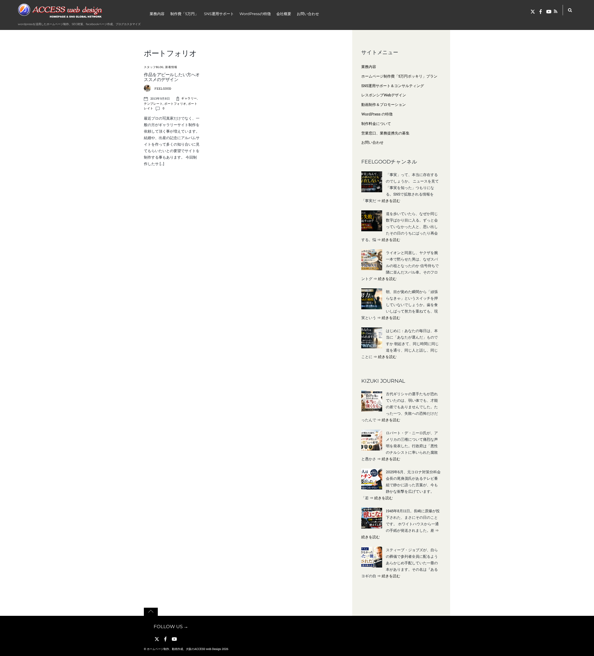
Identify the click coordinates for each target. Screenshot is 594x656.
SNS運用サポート (219, 14)
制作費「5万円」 (184, 14)
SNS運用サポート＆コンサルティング (392, 85)
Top (586, 646)
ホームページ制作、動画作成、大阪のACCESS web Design (184, 649)
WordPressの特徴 (255, 14)
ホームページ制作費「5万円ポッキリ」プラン (399, 76)
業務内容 (157, 14)
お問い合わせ (308, 14)
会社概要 (283, 14)
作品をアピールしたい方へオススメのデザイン (172, 77)
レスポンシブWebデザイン (383, 94)
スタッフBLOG (154, 67)
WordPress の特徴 (377, 113)
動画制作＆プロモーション (383, 104)
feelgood (163, 88)
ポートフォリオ (175, 103)
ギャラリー (189, 98)
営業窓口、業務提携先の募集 (385, 133)
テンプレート (153, 103)
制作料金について (376, 123)
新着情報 (171, 67)
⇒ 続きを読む (388, 200)
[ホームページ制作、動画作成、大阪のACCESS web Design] (61, 17)
